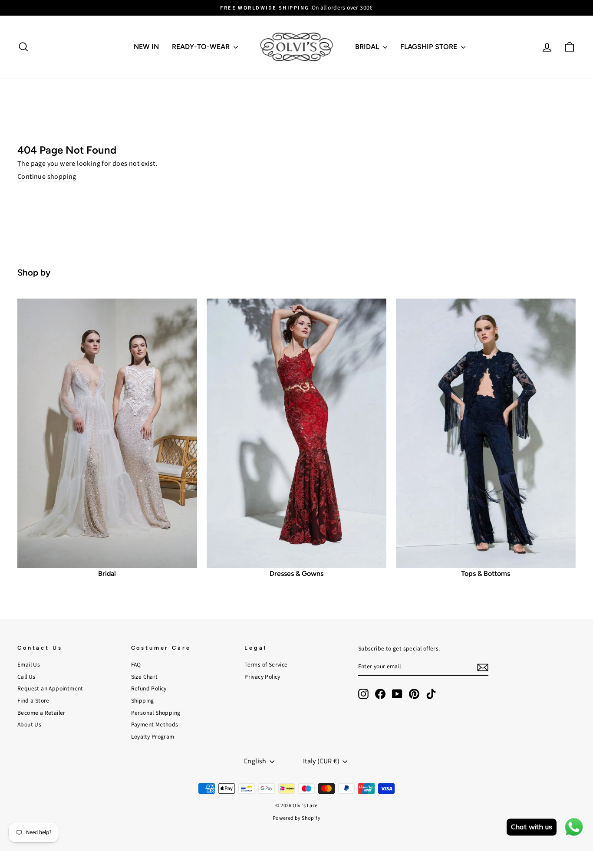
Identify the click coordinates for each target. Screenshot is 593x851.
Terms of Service (265, 664)
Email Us (28, 664)
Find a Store (33, 701)
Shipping (142, 701)
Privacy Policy (262, 677)
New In (146, 47)
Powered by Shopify (296, 818)
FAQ (136, 664)
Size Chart (144, 677)
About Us (29, 724)
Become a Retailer (41, 713)
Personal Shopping (156, 713)
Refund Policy (149, 688)
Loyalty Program (153, 737)
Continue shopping (46, 177)
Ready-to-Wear (201, 47)
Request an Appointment (50, 688)
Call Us (26, 677)
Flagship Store (429, 47)
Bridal (368, 47)
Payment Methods (154, 724)
